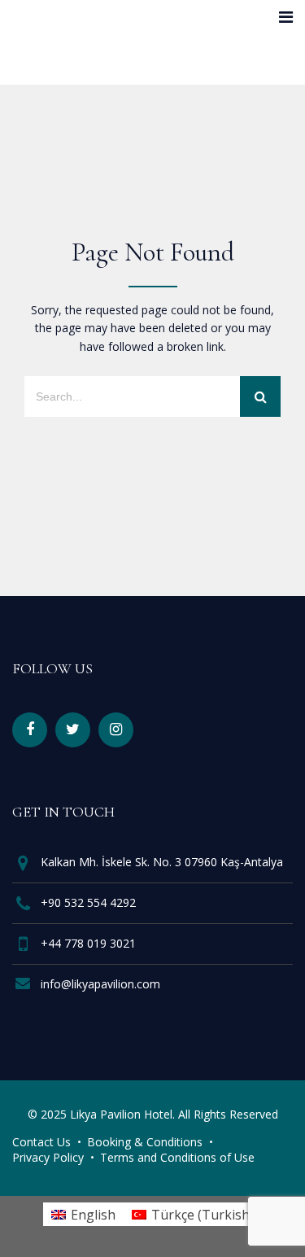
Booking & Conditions (145, 1142)
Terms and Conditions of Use (177, 1157)
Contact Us (41, 1142)
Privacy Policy (48, 1157)
